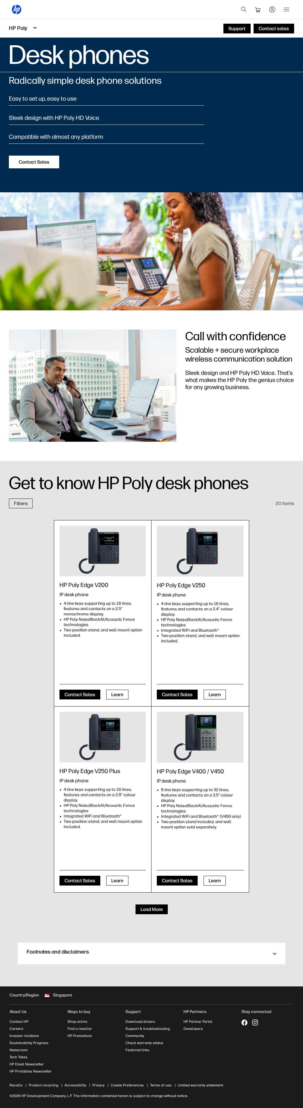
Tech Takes (18, 1057)
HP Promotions (79, 1036)
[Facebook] (244, 1022)
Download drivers (140, 1022)
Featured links (137, 1050)
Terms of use (161, 1085)
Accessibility (75, 1085)
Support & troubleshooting (147, 1029)
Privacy (98, 1085)
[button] (151, 953)
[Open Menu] (286, 9)
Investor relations (24, 1036)
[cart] (258, 9)
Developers (193, 1029)
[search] (244, 9)
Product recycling (43, 1085)
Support (133, 1011)
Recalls (15, 1085)
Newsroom (18, 1050)
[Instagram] (255, 1022)
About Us (18, 1011)
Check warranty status (144, 1043)
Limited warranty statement (200, 1085)
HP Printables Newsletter (30, 1071)
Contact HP (18, 1022)
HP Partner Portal (197, 1022)
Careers (16, 1029)
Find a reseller (79, 1029)
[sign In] (272, 9)
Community (134, 1036)
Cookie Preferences (127, 1085)
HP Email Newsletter (26, 1064)
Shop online (77, 1022)
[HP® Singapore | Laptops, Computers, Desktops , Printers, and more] (16, 9)
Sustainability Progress (29, 1043)
